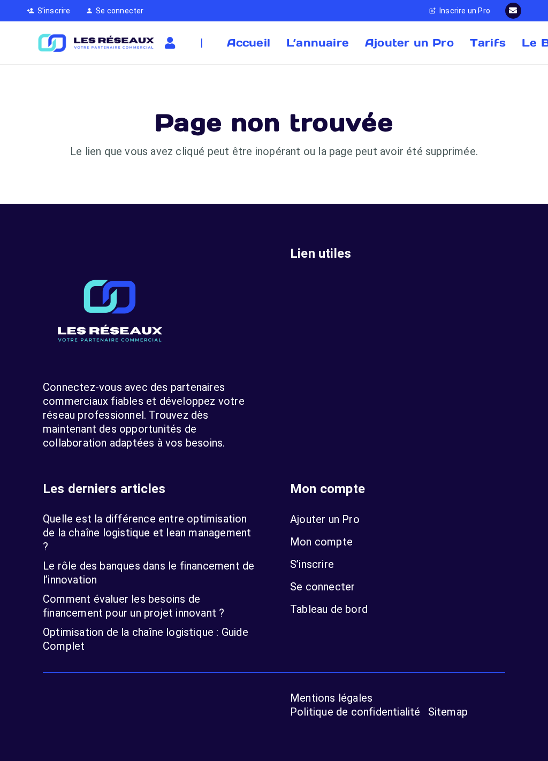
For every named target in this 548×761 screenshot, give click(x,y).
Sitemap (448, 711)
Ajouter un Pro (325, 519)
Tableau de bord (329, 609)
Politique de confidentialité (355, 711)
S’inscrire (312, 564)
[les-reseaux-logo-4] (95, 43)
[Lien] (172, 43)
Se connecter (322, 586)
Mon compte (321, 541)
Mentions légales (331, 697)
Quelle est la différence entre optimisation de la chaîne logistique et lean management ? (147, 532)
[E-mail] (513, 11)
